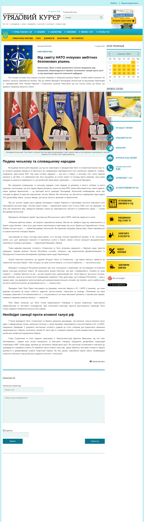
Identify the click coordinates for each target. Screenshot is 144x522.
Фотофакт (50, 24)
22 (133, 73)
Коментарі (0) (9, 378)
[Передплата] (124, 116)
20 (124, 73)
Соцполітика (56, 32)
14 (129, 70)
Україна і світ (87, 32)
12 (119, 70)
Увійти (114, 3)
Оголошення (15, 24)
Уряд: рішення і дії (23, 32)
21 (129, 73)
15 (133, 70)
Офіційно (41, 32)
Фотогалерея (77, 38)
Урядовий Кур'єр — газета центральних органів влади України (31, 14)
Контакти (41, 24)
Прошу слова (61, 24)
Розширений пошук (70, 12)
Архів (24, 24)
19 (119, 73)
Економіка (71, 32)
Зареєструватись (129, 3)
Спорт (38, 38)
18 (115, 73)
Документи (49, 38)
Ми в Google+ (118, 278)
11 (115, 70)
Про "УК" (5, 24)
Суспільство (103, 32)
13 (124, 70)
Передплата (32, 24)
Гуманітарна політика (23, 38)
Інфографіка (63, 38)
